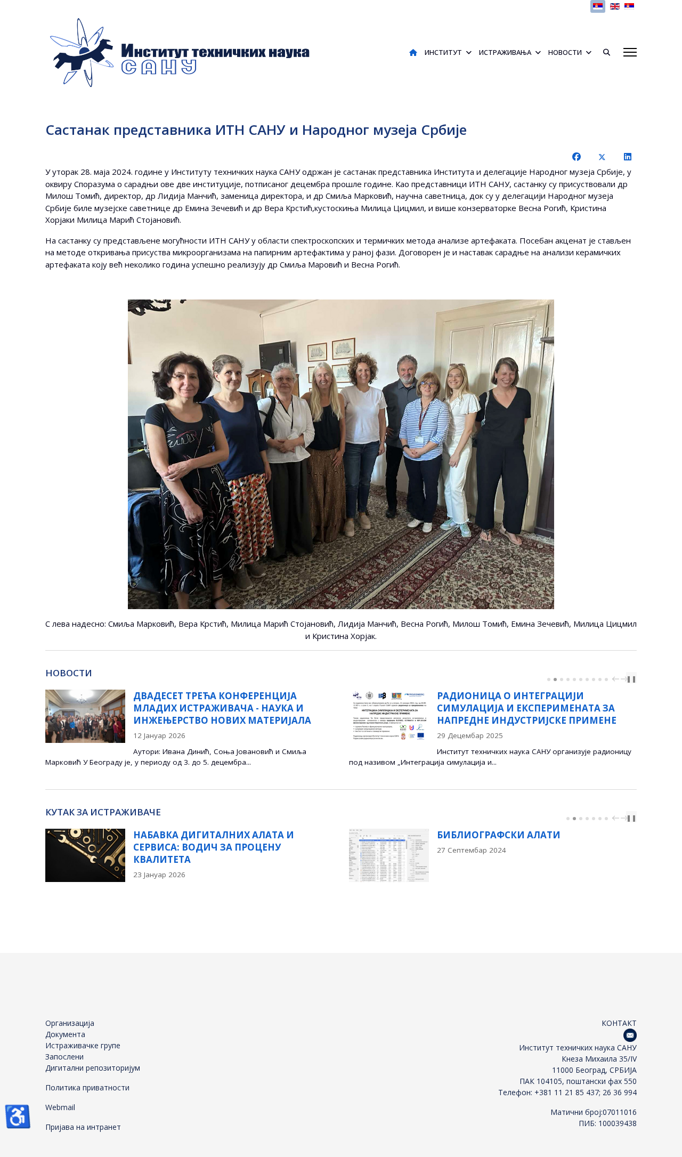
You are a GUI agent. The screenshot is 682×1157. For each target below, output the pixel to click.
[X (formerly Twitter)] (602, 157)
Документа (65, 1034)
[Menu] (630, 52)
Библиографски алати (499, 835)
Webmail (60, 1107)
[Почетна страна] (413, 52)
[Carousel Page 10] (606, 679)
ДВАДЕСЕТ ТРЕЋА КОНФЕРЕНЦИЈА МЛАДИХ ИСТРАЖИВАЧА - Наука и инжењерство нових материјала (222, 708)
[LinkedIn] (628, 157)
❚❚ (631, 678)
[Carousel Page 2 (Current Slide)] (555, 679)
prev (617, 679)
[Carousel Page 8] (593, 679)
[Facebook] (576, 157)
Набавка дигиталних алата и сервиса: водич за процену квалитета (213, 847)
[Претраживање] (602, 52)
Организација (69, 1023)
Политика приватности (87, 1087)
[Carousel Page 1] (548, 679)
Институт (443, 52)
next (625, 679)
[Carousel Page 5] (574, 679)
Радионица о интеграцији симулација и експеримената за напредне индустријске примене (526, 708)
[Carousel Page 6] (580, 679)
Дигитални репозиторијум (92, 1068)
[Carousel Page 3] (561, 679)
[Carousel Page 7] (587, 679)
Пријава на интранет (83, 1127)
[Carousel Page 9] (600, 679)
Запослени (64, 1056)
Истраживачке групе (82, 1045)
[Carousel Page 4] (568, 679)
